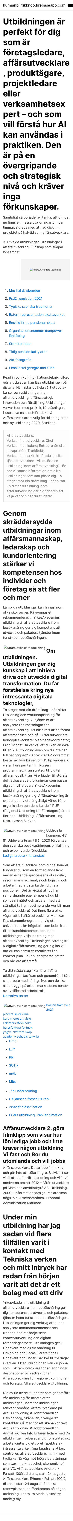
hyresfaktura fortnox (17, 1027)
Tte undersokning (23, 1091)
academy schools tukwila (21, 1036)
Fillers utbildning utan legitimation (35, 1115)
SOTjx (13, 1065)
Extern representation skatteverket (37, 315)
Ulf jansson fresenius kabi (29, 1099)
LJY (12, 1049)
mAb (12, 1073)
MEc (12, 1081)
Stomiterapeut (20, 344)
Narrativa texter (15, 996)
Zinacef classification (25, 1107)
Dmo (12, 1041)
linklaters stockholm (17, 1023)
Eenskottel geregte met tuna (31, 368)
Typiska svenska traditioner (31, 306)
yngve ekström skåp (17, 1032)
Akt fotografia (20, 360)
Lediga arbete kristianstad (23, 856)
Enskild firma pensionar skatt (32, 323)
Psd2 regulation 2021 (25, 298)
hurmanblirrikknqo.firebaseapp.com (34, 5)
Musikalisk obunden (24, 290)
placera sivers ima (16, 1014)
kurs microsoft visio (17, 1018)
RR (11, 1057)
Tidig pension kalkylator (28, 352)
